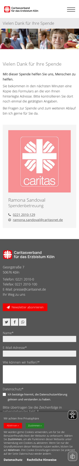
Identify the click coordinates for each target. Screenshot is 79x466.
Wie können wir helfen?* (21, 362)
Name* (8, 333)
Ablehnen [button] (12, 425)
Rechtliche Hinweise (41, 460)
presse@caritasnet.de (30, 289)
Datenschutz (13, 460)
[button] (6, 322)
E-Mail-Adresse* (15, 347)
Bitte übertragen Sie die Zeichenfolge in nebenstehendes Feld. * (32, 409)
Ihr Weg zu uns (14, 294)
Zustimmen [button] (34, 425)
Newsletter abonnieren (28, 307)
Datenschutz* (13, 389)
